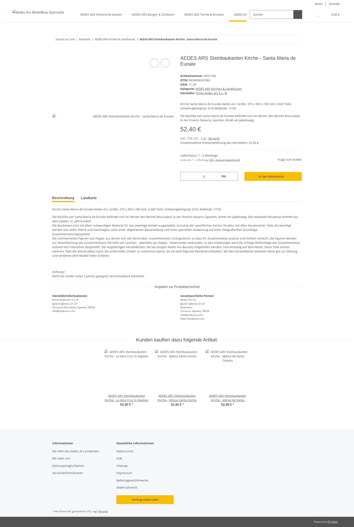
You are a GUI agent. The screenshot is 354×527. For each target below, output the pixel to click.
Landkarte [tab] (89, 198)
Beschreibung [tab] (63, 198)
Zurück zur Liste (65, 39)
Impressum (124, 473)
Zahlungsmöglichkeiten (68, 466)
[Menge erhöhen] (233, 176)
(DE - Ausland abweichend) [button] (224, 160)
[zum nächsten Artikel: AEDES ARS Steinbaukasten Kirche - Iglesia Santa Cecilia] (297, 39)
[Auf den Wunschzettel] (165, 63)
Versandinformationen (67, 473)
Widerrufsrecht (126, 487)
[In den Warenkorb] (55, 53)
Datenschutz (125, 451)
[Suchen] (297, 14)
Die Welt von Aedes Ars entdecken (76, 451)
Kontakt (334, 4)
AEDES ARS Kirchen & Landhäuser (218, 89)
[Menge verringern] (184, 176)
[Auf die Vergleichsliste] (154, 63)
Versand (213, 138)
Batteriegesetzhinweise (132, 480)
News (318, 4)
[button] (309, 14)
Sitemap (122, 466)
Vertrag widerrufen (145, 500)
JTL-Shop (333, 522)
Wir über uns (61, 458)
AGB (119, 458)
